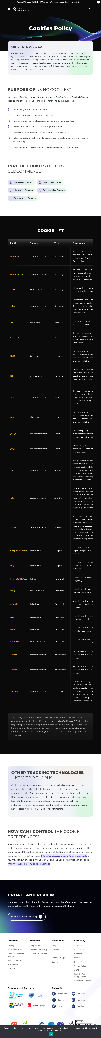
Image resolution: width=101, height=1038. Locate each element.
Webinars (56, 950)
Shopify (11, 946)
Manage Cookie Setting (24, 916)
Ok (51, 1034)
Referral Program (59, 958)
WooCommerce (15, 950)
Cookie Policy (80, 966)
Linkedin (82, 1000)
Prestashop (13, 964)
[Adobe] (36, 1004)
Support (55, 962)
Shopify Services (37, 946)
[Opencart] (16, 995)
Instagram (62, 1000)
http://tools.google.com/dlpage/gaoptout (29, 864)
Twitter (61, 1006)
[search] (88, 9)
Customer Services (82, 981)
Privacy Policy (80, 962)
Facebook (62, 994)
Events (77, 958)
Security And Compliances (80, 975)
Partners (78, 954)
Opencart (12, 968)
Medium (81, 1006)
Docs (54, 954)
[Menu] (9, 9)
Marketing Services (38, 954)
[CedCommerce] (21, 9)
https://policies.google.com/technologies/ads (64, 856)
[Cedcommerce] (81, 1023)
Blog (54, 946)
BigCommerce (14, 960)
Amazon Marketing (38, 950)
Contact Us (79, 950)
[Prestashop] (16, 1004)
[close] (98, 2)
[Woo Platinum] (36, 995)
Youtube (81, 994)
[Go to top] (94, 1024)
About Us (78, 946)
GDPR (76, 970)
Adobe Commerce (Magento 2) (16, 955)
